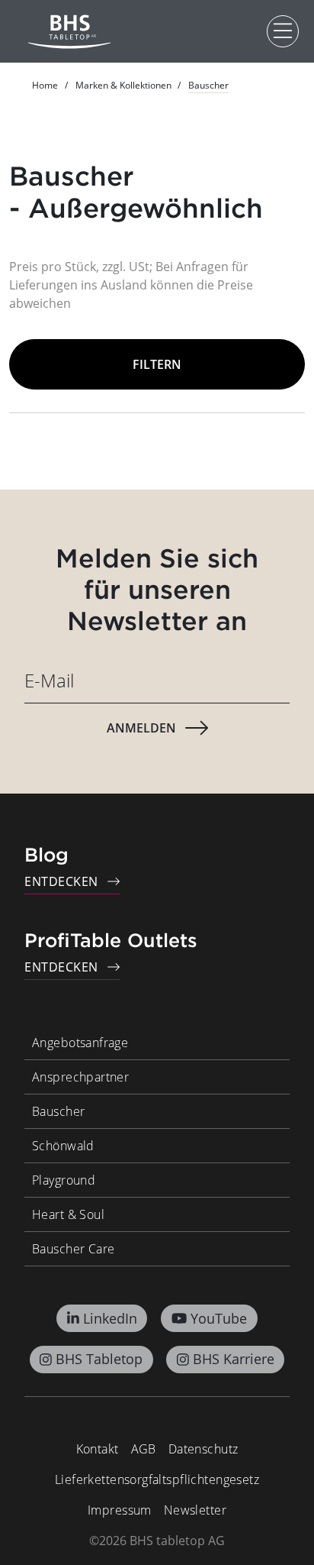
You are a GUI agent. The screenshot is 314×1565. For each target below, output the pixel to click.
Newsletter (195, 1510)
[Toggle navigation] (283, 31)
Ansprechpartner (80, 1077)
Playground (63, 1180)
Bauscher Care (73, 1248)
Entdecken (61, 881)
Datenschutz (203, 1449)
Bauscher (58, 1111)
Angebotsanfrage (80, 1042)
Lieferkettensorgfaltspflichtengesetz (157, 1479)
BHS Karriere (233, 1359)
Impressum (120, 1510)
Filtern (157, 364)
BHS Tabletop (99, 1359)
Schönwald (63, 1145)
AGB (143, 1449)
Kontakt (97, 1449)
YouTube (219, 1318)
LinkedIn (110, 1318)
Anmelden (141, 727)
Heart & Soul (68, 1214)
